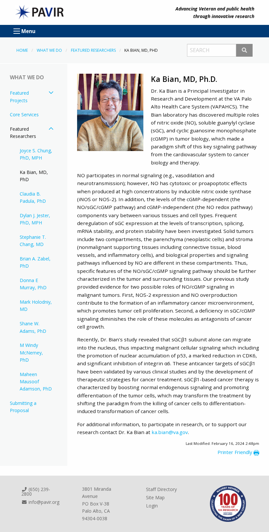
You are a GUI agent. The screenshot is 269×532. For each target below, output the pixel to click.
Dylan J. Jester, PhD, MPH (35, 219)
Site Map (155, 497)
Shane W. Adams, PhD (33, 327)
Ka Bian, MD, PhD (34, 175)
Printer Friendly (235, 452)
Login (152, 506)
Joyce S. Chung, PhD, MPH (36, 154)
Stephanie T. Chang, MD (33, 240)
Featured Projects (19, 96)
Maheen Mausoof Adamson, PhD (36, 381)
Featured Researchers (93, 50)
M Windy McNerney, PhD (31, 352)
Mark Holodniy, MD (36, 305)
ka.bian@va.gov (170, 432)
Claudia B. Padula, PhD (33, 197)
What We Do (49, 50)
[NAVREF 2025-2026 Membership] (228, 503)
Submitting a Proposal (23, 406)
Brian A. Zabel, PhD (35, 262)
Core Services (24, 114)
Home (22, 50)
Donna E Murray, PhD (33, 284)
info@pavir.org (43, 502)
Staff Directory (161, 489)
